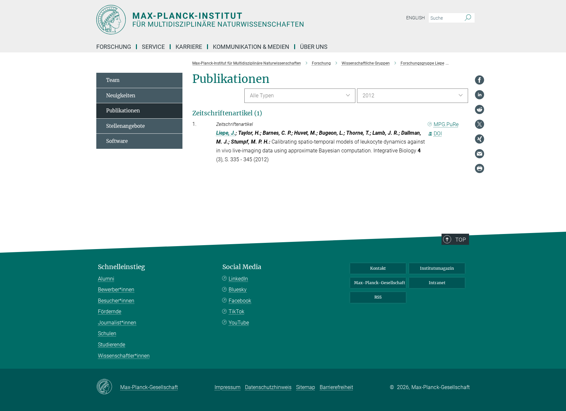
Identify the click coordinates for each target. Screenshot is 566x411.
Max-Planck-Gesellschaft (379, 282)
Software (117, 141)
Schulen (107, 333)
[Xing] (479, 139)
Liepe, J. (226, 133)
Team (113, 80)
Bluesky (238, 289)
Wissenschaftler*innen (124, 356)
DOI (438, 133)
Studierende (111, 345)
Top (460, 239)
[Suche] (468, 18)
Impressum (227, 387)
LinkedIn (238, 279)
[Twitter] (479, 124)
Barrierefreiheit (336, 387)
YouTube (239, 323)
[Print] (479, 168)
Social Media (241, 267)
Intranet (437, 282)
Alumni (106, 279)
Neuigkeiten (120, 95)
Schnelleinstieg (121, 267)
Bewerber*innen (116, 289)
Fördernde (109, 311)
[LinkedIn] (479, 95)
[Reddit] (479, 109)
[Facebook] (479, 80)
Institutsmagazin (437, 268)
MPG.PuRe (446, 124)
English (415, 17)
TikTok (236, 311)
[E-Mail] (479, 154)
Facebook (240, 301)
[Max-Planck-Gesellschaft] (108, 387)
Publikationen (123, 111)
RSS (378, 297)
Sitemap (305, 387)
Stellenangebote (125, 126)
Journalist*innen (117, 323)
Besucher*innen (116, 301)
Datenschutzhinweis (268, 387)
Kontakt (378, 268)
